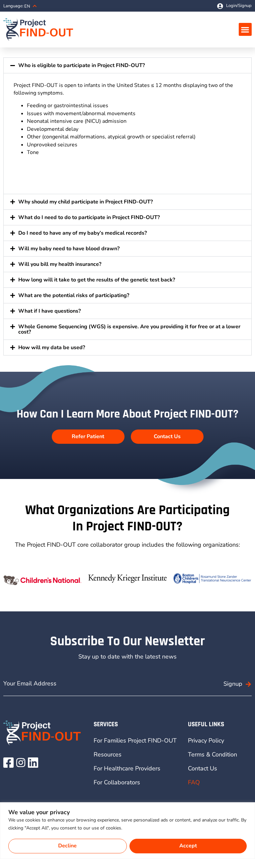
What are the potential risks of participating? (73, 295)
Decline (67, 845)
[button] (245, 29)
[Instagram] (21, 762)
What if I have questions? (49, 311)
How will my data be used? (51, 347)
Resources (108, 754)
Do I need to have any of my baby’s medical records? (82, 233)
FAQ (194, 782)
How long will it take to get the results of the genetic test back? (96, 279)
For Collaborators (117, 782)
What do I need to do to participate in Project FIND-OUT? (89, 217)
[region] (127, 830)
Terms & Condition (212, 754)
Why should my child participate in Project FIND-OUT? (85, 201)
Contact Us (202, 768)
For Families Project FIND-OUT (135, 740)
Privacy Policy (206, 740)
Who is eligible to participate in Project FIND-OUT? (81, 65)
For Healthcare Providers (127, 768)
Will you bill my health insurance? (59, 264)
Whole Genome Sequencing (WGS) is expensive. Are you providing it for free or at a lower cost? (129, 329)
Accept (188, 845)
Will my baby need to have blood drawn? (69, 248)
